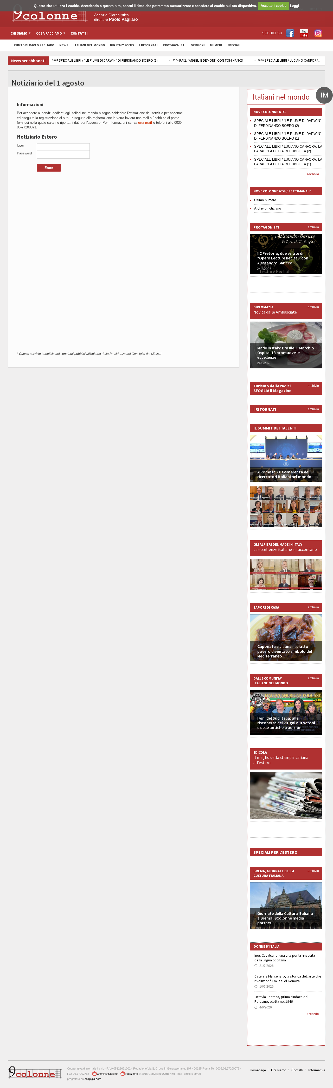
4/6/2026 (263, 1007)
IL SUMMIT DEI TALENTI (275, 428)
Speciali (233, 45)
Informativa (316, 1070)
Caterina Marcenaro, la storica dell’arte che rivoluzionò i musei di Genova (287, 978)
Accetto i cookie (273, 6)
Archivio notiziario (267, 208)
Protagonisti (174, 45)
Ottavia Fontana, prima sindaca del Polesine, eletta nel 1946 (281, 999)
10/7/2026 (264, 986)
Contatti (79, 33)
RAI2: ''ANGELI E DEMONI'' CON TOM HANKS (208, 60)
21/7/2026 (264, 966)
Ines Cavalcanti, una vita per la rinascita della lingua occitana (284, 957)
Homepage (258, 1070)
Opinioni (198, 45)
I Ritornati (148, 45)
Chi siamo (278, 1070)
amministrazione (107, 1073)
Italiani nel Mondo (89, 45)
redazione (131, 1073)
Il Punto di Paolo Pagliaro (32, 45)
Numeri (216, 45)
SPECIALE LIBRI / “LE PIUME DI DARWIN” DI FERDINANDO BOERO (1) (105, 60)
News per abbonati (28, 60)
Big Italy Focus (122, 45)
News (63, 45)
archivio (313, 174)
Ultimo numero (265, 200)
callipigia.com (93, 1078)
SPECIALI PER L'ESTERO (275, 852)
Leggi (294, 6)
